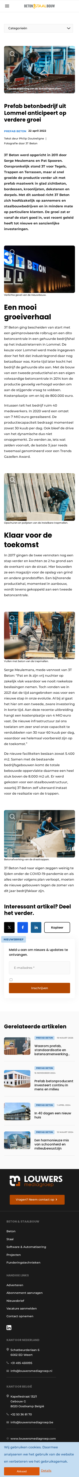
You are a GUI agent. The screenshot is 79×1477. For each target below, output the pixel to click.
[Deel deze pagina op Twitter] (9, 927)
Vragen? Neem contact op (35, 1199)
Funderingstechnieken (23, 1262)
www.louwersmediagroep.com (33, 1438)
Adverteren (14, 1285)
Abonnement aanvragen (24, 1293)
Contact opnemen (19, 1316)
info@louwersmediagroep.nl (31, 1371)
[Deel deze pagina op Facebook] (22, 927)
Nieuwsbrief (15, 1301)
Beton (11, 1231)
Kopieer (57, 927)
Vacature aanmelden (21, 1308)
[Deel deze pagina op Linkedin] (36, 927)
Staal (10, 1239)
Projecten (13, 1255)
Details (46, 1471)
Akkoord (22, 1471)
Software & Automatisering (26, 1247)
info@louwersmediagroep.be (32, 1422)
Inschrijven (39, 988)
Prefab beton (15, 131)
